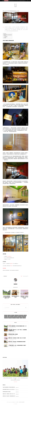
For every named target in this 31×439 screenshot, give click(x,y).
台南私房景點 (16, 313)
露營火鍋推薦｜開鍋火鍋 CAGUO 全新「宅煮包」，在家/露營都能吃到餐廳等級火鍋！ (17, 329)
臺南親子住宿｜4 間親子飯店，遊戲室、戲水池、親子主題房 (24, 295)
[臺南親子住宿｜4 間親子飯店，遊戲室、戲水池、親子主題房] (24, 291)
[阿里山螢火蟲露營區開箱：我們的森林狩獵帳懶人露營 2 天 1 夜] (6, 291)
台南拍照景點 (21, 313)
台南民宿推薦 (5, 274)
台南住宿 (5, 15)
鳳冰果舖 (11, 262)
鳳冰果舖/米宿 (9, 254)
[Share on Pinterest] (26, 19)
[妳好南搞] (15, 4)
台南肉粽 (18, 316)
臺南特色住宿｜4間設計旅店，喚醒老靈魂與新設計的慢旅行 (17, 340)
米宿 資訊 (5, 34)
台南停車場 (10, 316)
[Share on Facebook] (22, 19)
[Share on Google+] (25, 19)
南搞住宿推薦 (9, 323)
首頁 (3, 9)
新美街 (11, 264)
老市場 (21, 316)
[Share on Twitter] (23, 19)
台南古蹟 (25, 313)
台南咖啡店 (6, 316)
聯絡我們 (23, 400)
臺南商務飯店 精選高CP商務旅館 (15, 295)
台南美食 (9, 327)
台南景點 (6, 313)
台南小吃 (13, 313)
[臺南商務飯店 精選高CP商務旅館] (15, 291)
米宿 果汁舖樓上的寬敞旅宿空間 (8, 33)
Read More (15, 380)
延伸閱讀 (6, 35)
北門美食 (24, 316)
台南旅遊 (9, 313)
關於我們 (20, 400)
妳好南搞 (5, 36)
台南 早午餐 (14, 316)
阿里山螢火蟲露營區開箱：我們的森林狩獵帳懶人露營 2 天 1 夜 (6, 295)
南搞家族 (6, 19)
